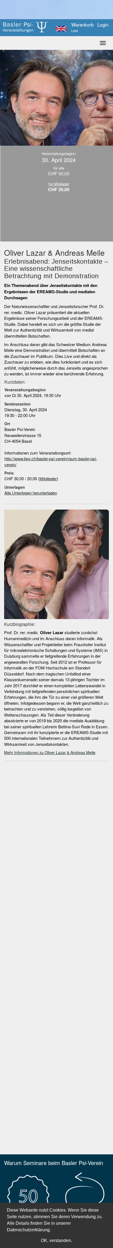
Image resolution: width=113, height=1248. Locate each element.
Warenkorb (82, 27)
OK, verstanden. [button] (56, 1240)
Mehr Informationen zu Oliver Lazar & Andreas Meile (49, 752)
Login (102, 24)
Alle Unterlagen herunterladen (30, 493)
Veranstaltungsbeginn (25, 389)
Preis (9, 473)
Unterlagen (14, 487)
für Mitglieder (59, 183)
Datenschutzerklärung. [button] (29, 1229)
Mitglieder (48, 478)
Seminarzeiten (17, 404)
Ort (7, 423)
